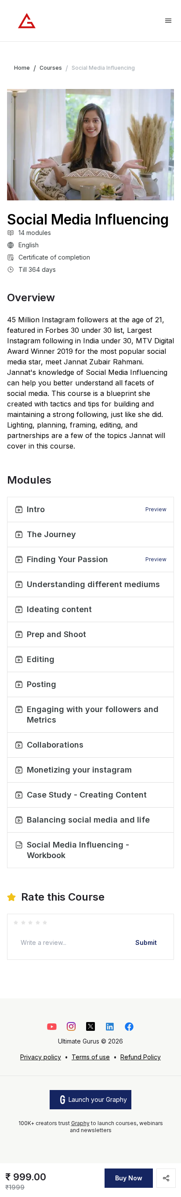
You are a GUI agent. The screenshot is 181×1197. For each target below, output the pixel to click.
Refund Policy (140, 1057)
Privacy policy (40, 1057)
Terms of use (91, 1057)
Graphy (80, 1123)
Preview (156, 509)
